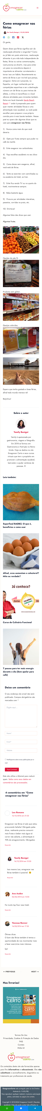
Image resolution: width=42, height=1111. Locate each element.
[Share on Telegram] (35, 1108)
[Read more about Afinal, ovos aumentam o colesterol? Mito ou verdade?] (21, 551)
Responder (8, 845)
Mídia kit (21, 1048)
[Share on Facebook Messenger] (21, 1108)
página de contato (28, 1096)
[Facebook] (13, 37)
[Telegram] (4, 37)
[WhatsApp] (9, 37)
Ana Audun (17, 893)
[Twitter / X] (23, 37)
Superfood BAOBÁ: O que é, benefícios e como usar (17, 525)
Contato (21, 1044)
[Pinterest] (18, 37)
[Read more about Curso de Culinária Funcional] (21, 601)
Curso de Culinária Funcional (17, 622)
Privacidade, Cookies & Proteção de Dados (21, 1038)
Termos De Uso (21, 1035)
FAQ (21, 1041)
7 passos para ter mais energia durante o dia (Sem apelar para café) (18, 671)
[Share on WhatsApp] (7, 1108)
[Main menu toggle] (37, 7)
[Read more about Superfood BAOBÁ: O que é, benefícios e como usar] (21, 502)
